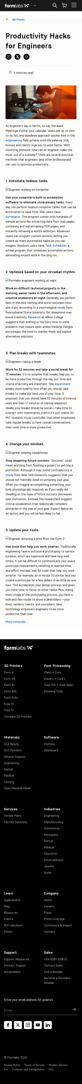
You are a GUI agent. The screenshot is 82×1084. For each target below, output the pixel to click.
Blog (7, 906)
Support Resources (16, 959)
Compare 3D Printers (18, 716)
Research (34, 317)
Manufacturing (53, 822)
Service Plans (12, 816)
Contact (49, 931)
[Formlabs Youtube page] (38, 1025)
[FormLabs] (17, 5)
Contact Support (15, 965)
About (48, 900)
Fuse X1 (9, 704)
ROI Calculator (13, 925)
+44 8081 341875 (55, 959)
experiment (62, 384)
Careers (49, 906)
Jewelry (49, 866)
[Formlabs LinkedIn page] (48, 1025)
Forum (8, 931)
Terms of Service (34, 1065)
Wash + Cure (52, 672)
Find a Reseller (53, 972)
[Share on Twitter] (17, 57)
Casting (9, 782)
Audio (47, 872)
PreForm (49, 744)
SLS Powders (12, 750)
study (61, 307)
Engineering (11, 763)
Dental (8, 769)
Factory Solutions (15, 822)
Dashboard (51, 750)
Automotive (52, 828)
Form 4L (9, 685)
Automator (13, 217)
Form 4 (8, 672)
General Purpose (14, 757)
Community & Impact (58, 925)
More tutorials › (16, 622)
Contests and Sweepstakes (28, 1069)
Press (48, 913)
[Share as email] (26, 57)
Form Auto (11, 697)
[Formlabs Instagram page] (28, 1025)
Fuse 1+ (9, 710)
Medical (9, 775)
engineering (14, 140)
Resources (11, 913)
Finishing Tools (53, 691)
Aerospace (51, 835)
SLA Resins (11, 744)
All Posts (18, 19)
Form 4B (9, 679)
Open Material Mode (17, 788)
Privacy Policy (12, 1065)
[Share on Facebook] (9, 57)
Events (8, 919)
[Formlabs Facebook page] (8, 1025)
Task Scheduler (55, 245)
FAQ (51, 1069)
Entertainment (54, 860)
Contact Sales (53, 965)
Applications (12, 900)
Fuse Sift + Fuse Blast (59, 685)
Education (50, 853)
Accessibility (12, 972)
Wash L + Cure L (55, 679)
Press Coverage (54, 919)
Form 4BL (10, 691)
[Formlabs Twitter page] (18, 1025)
